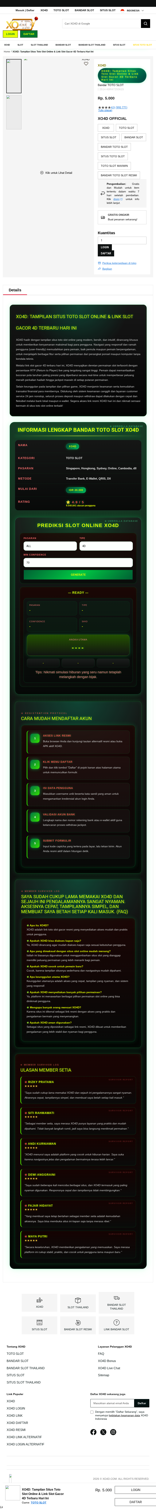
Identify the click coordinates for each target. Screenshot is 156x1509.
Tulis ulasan (105, 110)
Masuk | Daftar (25, 10)
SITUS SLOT (108, 10)
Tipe (82, 538)
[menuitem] (7, 45)
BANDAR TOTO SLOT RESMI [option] (119, 175)
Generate (78, 574)
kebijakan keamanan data (124, 1415)
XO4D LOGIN (16, 1408)
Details (15, 290)
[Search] (145, 23)
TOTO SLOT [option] (126, 127)
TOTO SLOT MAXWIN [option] (114, 165)
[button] (13, 76)
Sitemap (103, 1375)
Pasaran (30, 538)
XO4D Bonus (107, 1361)
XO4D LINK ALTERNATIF (24, 1437)
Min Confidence (35, 554)
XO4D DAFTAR (17, 1422)
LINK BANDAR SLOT (116, 1329)
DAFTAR (106, 253)
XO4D (44, 10)
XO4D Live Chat (109, 1368)
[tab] (15, 290)
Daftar (28, 34)
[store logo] (22, 23)
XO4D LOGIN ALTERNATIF (25, 1444)
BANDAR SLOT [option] (133, 137)
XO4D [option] (105, 127)
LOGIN (105, 247)
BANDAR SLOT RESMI (78, 1329)
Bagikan (107, 268)
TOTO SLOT (61, 10)
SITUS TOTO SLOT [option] (113, 156)
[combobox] (106, 23)
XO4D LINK (15, 1415)
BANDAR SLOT (84, 10)
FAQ (101, 1353)
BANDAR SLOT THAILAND (26, 1368)
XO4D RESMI (16, 1430)
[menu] (78, 45)
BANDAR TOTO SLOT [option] (114, 146)
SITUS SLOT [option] (108, 137)
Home (7, 51)
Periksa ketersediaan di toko (119, 263)
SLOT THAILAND (78, 1307)
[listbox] (122, 151)
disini (116, 199)
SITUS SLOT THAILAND (24, 1382)
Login (10, 34)
